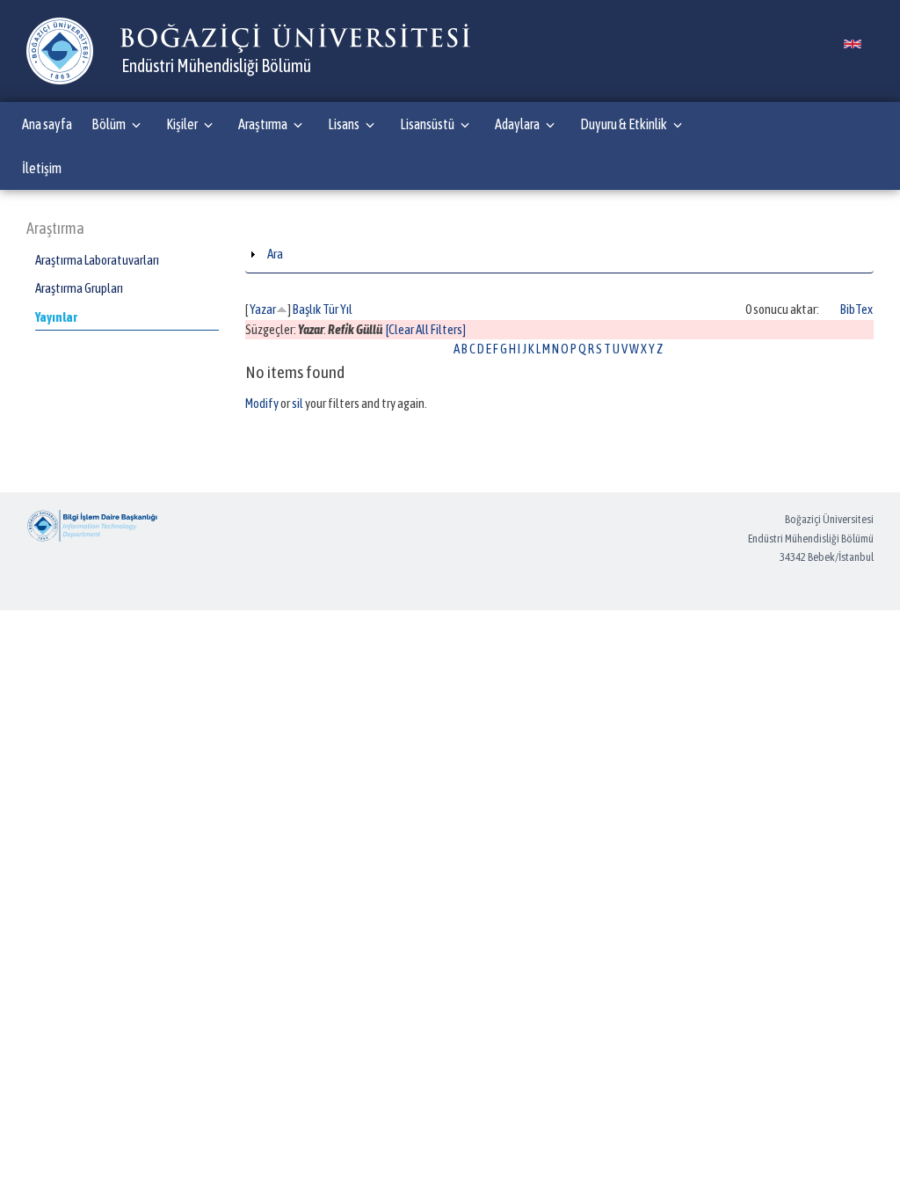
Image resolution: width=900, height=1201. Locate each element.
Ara (275, 253)
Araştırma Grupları (79, 287)
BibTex (856, 309)
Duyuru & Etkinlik (623, 124)
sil (297, 403)
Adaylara (517, 124)
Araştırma (262, 124)
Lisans (343, 124)
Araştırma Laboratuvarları (97, 259)
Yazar (263, 309)
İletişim (42, 168)
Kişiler (182, 124)
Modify (262, 403)
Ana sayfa (47, 124)
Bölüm (108, 124)
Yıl (346, 309)
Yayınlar (56, 316)
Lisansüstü (427, 124)
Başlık (307, 309)
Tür (330, 309)
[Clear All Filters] (426, 329)
